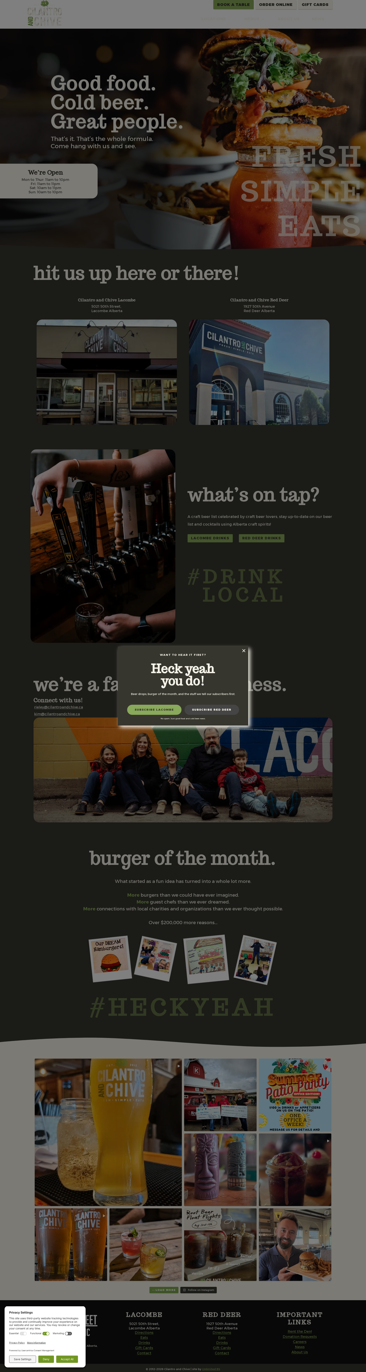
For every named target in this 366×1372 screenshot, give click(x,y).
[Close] (244, 650)
